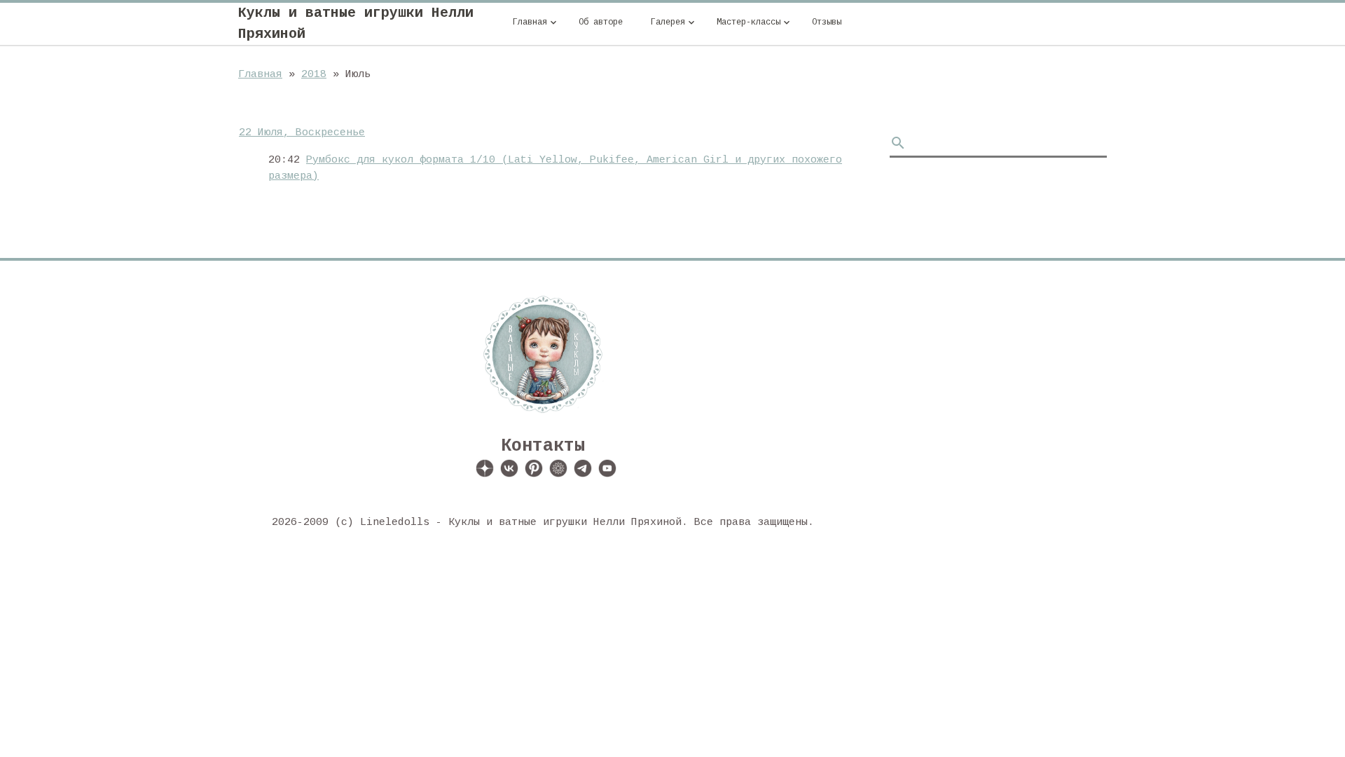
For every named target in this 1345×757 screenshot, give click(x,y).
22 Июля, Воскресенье (302, 133)
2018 (313, 75)
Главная (260, 75)
